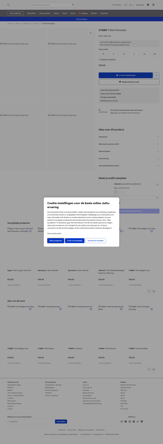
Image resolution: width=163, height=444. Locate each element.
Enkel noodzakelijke (74, 240)
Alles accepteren (56, 240)
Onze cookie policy (54, 233)
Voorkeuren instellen (96, 240)
